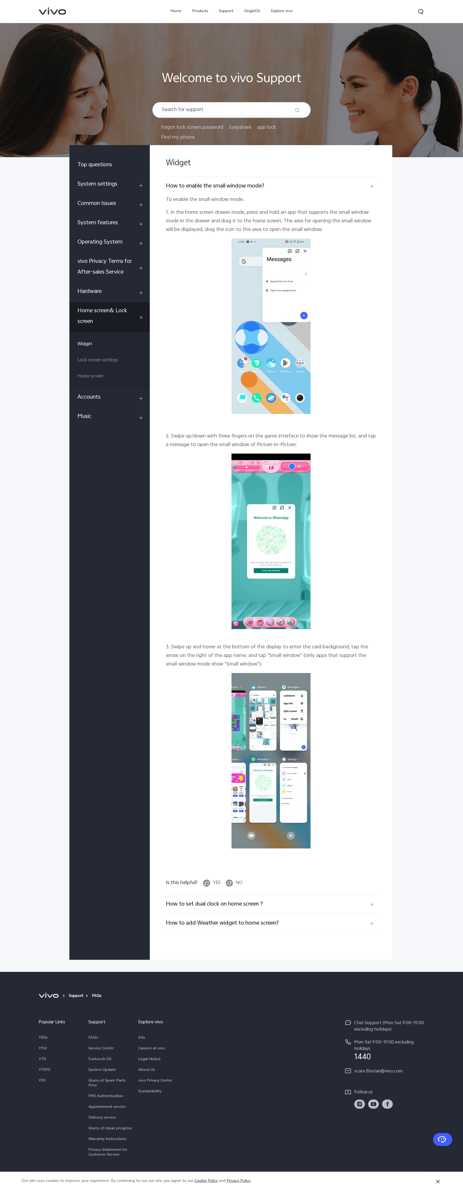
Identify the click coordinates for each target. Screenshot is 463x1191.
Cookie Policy (206, 1181)
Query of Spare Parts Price (107, 1083)
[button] (420, 11)
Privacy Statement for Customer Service (107, 1152)
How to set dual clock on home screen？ (215, 904)
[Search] (297, 110)
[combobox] (231, 110)
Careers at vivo (151, 1048)
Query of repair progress (110, 1128)
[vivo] (49, 996)
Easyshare (240, 127)
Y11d (43, 1048)
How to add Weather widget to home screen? (222, 923)
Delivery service (102, 1118)
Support (226, 11)
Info (141, 1038)
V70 (42, 1059)
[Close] (438, 1181)
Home (175, 11)
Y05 (42, 1081)
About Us (146, 1070)
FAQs (93, 1038)
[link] (52, 11)
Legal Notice (149, 1059)
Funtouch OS (99, 1059)
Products (200, 11)
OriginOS (252, 11)
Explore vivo (282, 11)
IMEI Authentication (105, 1096)
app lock (266, 127)
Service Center (101, 1048)
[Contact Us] (442, 1139)
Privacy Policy (238, 1181)
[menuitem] (109, 166)
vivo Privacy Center (155, 1081)
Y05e (43, 1038)
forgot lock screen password (192, 127)
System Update (102, 1070)
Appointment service (107, 1107)
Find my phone (178, 137)
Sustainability (150, 1091)
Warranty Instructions (107, 1139)
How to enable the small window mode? (215, 186)
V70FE (44, 1070)
